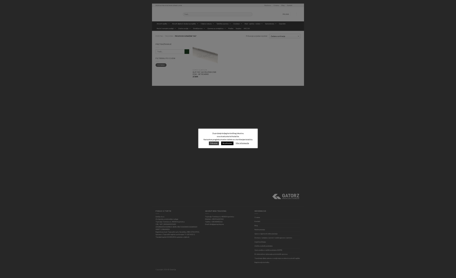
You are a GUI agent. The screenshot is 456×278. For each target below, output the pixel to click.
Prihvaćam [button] (214, 143)
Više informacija (242, 143)
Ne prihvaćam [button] (227, 143)
